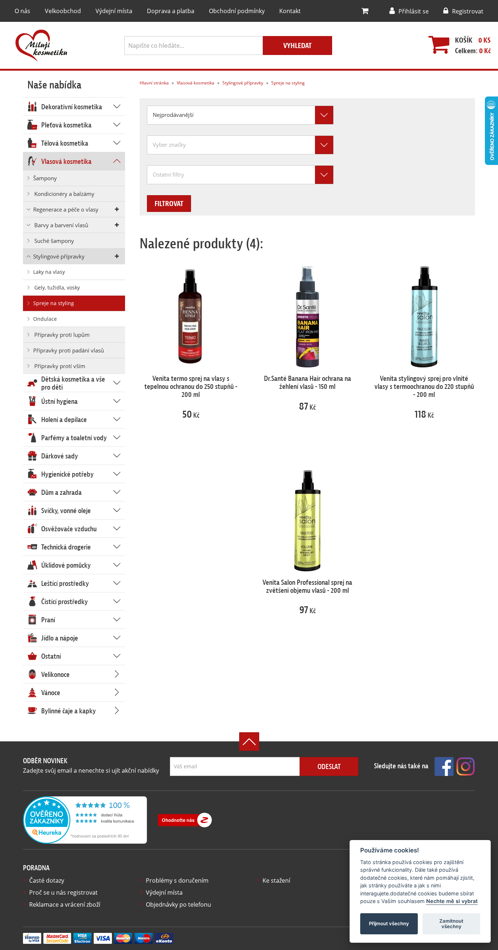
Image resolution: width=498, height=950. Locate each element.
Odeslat (329, 766)
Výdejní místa (114, 11)
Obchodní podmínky (237, 11)
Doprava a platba (170, 11)
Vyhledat (297, 45)
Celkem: (473, 50)
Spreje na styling (287, 83)
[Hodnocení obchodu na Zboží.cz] (185, 820)
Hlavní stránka (154, 83)
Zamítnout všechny (451, 924)
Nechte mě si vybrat (452, 901)
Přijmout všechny (389, 924)
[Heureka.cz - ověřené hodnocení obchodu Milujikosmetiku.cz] (85, 819)
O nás (22, 11)
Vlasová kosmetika (195, 83)
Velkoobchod (63, 11)
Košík (463, 40)
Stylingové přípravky (242, 83)
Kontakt (290, 11)
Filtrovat (169, 203)
